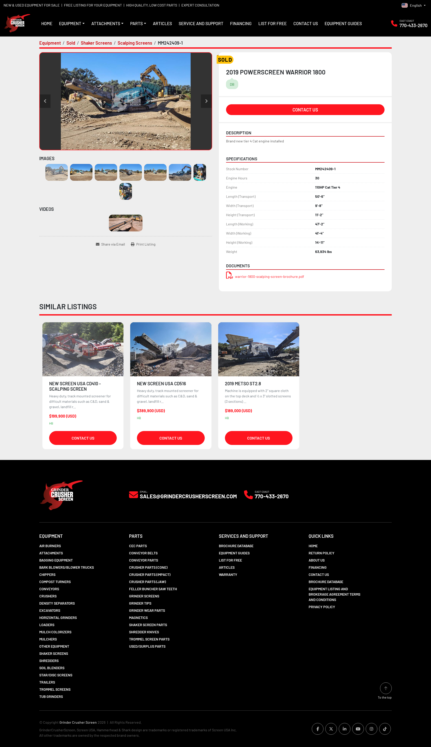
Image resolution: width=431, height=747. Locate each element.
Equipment (70, 23)
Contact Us (305, 23)
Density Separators (57, 603)
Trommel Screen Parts (149, 639)
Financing (241, 23)
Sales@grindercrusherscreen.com (188, 496)
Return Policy (321, 553)
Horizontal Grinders (58, 617)
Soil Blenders (51, 668)
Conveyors (49, 589)
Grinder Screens (144, 596)
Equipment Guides (343, 23)
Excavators (49, 610)
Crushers (48, 596)
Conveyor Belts (143, 553)
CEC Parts (138, 546)
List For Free (272, 23)
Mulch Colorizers (55, 632)
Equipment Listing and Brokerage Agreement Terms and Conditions (334, 594)
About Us (317, 560)
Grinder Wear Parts (147, 610)
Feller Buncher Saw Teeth (153, 589)
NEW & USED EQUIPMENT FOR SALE (32, 5)
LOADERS (46, 625)
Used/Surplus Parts (147, 646)
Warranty (228, 574)
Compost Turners (55, 581)
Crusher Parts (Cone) (148, 567)
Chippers (47, 574)
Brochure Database (236, 546)
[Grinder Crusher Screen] (61, 494)
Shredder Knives (144, 632)
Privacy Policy (322, 607)
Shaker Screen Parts (148, 625)
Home (46, 23)
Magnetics (138, 617)
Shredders (49, 660)
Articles (162, 23)
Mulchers (48, 639)
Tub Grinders (51, 696)
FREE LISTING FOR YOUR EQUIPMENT (93, 5)
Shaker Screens (53, 653)
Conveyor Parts (143, 560)
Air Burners (50, 546)
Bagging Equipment (56, 560)
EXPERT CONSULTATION (200, 5)
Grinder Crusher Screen (78, 722)
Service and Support (201, 23)
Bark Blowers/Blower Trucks (66, 567)
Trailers (47, 682)
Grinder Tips (140, 603)
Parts (136, 23)
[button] (72, 23)
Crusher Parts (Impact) (149, 574)
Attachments (105, 23)
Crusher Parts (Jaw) (147, 581)
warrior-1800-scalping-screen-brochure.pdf (269, 276)
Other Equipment (54, 646)
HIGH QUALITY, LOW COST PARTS (151, 5)
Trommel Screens (54, 689)
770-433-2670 (413, 25)
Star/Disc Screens (55, 675)
